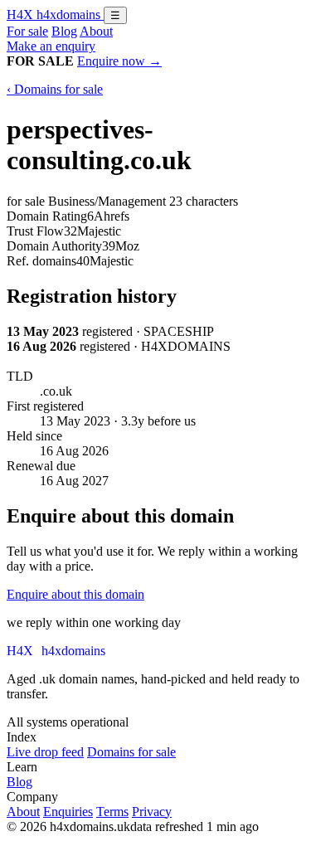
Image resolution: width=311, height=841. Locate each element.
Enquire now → (119, 61)
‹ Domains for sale (55, 89)
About (96, 31)
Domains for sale (131, 752)
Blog (64, 31)
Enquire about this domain (75, 594)
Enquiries (68, 812)
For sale (27, 31)
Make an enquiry (51, 46)
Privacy (152, 812)
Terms (112, 812)
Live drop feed (45, 752)
